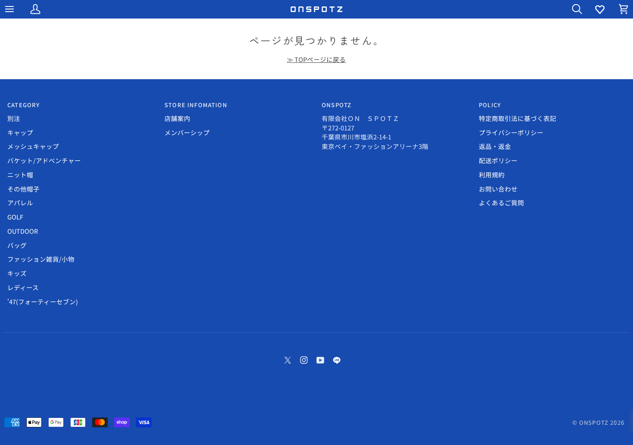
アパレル (20, 202)
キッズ (17, 273)
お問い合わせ (498, 188)
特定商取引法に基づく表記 (517, 118)
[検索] (569, 9)
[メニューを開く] (17, 9)
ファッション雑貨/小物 (40, 258)
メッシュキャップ (33, 146)
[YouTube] (320, 360)
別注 (13, 118)
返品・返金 (495, 146)
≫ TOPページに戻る (316, 59)
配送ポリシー (498, 160)
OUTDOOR (22, 230)
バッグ (17, 245)
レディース (23, 287)
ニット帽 (20, 174)
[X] (288, 360)
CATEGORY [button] (23, 105)
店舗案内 (177, 118)
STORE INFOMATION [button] (195, 105)
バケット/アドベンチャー (44, 160)
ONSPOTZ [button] (336, 105)
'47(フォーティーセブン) (42, 301)
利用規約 (492, 174)
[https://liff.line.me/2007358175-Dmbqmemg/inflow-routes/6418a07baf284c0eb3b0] (337, 360)
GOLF (15, 216)
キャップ (20, 132)
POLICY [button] (490, 105)
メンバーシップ (187, 132)
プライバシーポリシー (511, 132)
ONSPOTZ (593, 422)
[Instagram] (304, 360)
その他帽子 (23, 188)
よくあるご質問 (501, 202)
